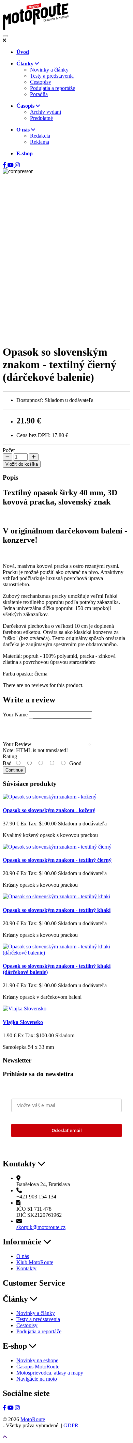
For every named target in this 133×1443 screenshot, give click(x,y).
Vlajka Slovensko (23, 1022)
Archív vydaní (45, 112)
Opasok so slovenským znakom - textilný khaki (56, 910)
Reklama (39, 142)
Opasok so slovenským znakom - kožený (49, 810)
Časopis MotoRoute (37, 1366)
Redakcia (40, 136)
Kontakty (26, 1268)
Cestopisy (40, 82)
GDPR (70, 1425)
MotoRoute (32, 1419)
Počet (9, 450)
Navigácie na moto (36, 1379)
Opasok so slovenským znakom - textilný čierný (57, 860)
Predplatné (41, 118)
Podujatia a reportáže (52, 88)
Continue (14, 770)
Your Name (15, 714)
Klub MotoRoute (34, 1262)
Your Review (17, 744)
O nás (22, 1256)
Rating (10, 756)
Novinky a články (49, 70)
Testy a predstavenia (52, 76)
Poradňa (39, 94)
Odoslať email (66, 1130)
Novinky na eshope (37, 1360)
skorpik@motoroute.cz (40, 1227)
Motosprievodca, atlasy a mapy (49, 1373)
